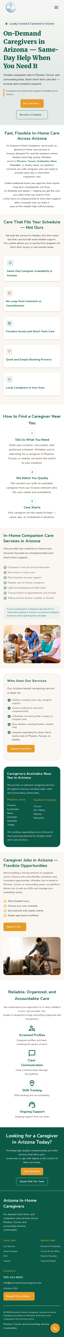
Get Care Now (31, 103)
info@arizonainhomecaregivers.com (22, 1282)
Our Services (9, 1246)
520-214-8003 (13, 1277)
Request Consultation (18, 1296)
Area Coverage (10, 1251)
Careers (6, 1261)
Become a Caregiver (31, 114)
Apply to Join (13, 926)
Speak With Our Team (32, 1181)
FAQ (5, 1256)
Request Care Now (21, 748)
